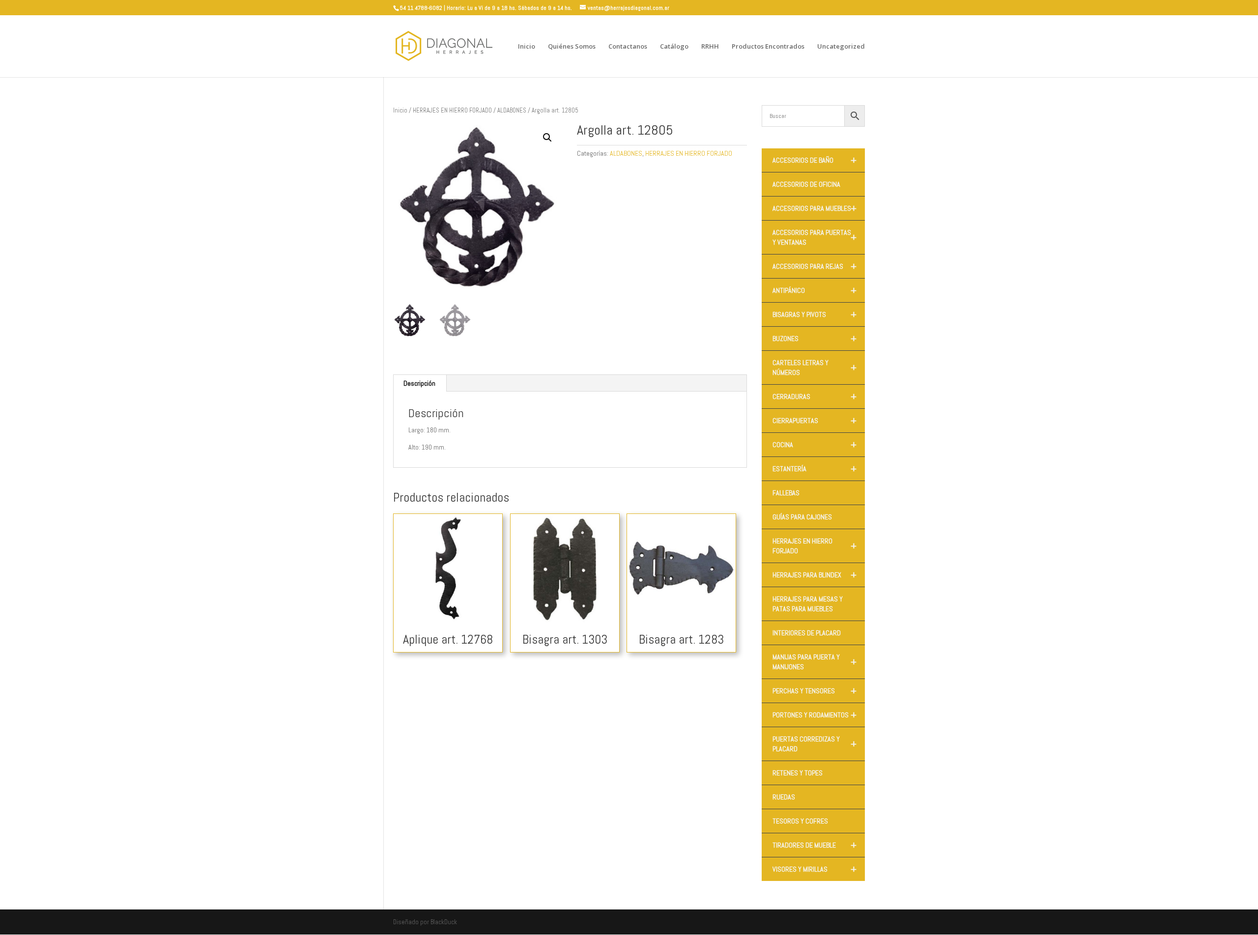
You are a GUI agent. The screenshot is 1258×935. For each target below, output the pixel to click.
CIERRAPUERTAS (814, 420)
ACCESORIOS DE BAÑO (814, 160)
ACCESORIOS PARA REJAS (814, 266)
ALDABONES (511, 110)
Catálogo (674, 47)
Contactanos (627, 47)
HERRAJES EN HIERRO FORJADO (452, 110)
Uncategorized (841, 47)
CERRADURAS (814, 396)
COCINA (814, 444)
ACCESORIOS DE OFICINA (806, 184)
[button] (547, 137)
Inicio (526, 47)
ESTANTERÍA (814, 468)
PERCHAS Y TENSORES (814, 690)
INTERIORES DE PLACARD (806, 632)
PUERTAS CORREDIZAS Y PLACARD (814, 744)
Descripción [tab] (419, 383)
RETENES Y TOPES (797, 772)
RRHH (710, 47)
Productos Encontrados (768, 47)
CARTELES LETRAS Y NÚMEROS (814, 367)
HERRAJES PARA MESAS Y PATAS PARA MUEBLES (807, 604)
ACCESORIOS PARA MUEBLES (814, 208)
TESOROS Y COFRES (800, 821)
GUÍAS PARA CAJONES (802, 516)
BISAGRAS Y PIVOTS (814, 314)
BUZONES (814, 338)
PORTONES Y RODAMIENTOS (814, 714)
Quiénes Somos (572, 47)
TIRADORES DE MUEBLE (814, 845)
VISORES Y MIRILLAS (814, 869)
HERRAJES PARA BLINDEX (814, 574)
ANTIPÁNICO (814, 290)
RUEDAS (783, 797)
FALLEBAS (786, 492)
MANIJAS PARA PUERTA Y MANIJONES (814, 661)
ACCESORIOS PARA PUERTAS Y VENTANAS (814, 237)
